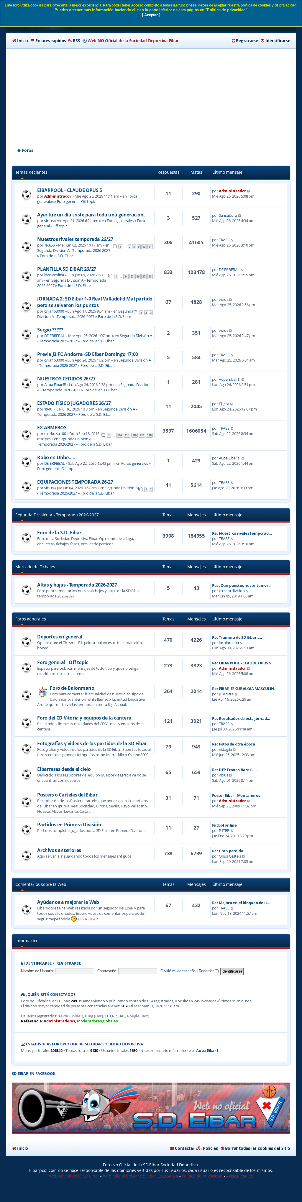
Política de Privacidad (202, 1176)
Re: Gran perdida (227, 850)
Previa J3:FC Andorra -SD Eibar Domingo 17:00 (87, 354)
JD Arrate (226, 694)
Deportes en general (59, 636)
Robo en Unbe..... (56, 457)
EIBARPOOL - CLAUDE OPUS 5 (69, 190)
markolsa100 (55, 433)
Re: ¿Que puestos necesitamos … (242, 585)
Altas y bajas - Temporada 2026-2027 (77, 585)
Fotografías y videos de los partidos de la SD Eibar (92, 743)
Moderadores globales (97, 1021)
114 (119, 435)
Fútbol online (224, 825)
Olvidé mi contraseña (178, 971)
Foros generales (120, 220)
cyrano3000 (54, 311)
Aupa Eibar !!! (55, 384)
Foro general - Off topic (76, 201)
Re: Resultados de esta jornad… (241, 718)
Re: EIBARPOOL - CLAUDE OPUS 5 (241, 663)
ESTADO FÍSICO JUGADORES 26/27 (74, 403)
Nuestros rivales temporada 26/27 (75, 239)
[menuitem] (20, 40)
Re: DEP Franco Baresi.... (234, 769)
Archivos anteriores (59, 850)
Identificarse (37, 963)
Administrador (57, 196)
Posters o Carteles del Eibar (67, 795)
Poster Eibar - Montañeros (236, 795)
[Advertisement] (151, 93)
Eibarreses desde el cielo (64, 769)
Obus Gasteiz (230, 856)
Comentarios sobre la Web (40, 884)
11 (150, 247)
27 (143, 276)
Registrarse (68, 963)
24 (125, 276)
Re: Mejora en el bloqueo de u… (241, 902)
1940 (48, 409)
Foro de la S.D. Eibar (56, 255)
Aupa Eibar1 (207, 1050)
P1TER (224, 830)
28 (150, 276)
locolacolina (54, 274)
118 (149, 435)
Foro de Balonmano (72, 688)
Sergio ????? (50, 329)
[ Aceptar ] (151, 15)
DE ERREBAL (229, 269)
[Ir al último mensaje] (249, 190)
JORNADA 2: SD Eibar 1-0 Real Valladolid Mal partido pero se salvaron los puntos (94, 301)
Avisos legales (239, 1176)
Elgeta (224, 403)
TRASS (49, 245)
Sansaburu (228, 215)
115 (127, 435)
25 (132, 276)
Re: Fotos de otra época (233, 744)
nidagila (225, 749)
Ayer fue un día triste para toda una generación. (91, 214)
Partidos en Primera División (69, 824)
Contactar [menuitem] (184, 1148)
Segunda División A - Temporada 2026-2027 (73, 250)
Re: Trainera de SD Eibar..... (237, 637)
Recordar (207, 971)
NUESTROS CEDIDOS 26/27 (66, 378)
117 (142, 435)
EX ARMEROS (51, 427)
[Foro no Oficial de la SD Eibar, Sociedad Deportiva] (151, 1108)
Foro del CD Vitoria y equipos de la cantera (84, 718)
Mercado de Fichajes (35, 566)
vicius (49, 220)
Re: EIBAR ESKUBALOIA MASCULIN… (245, 688)
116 (134, 435)
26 (138, 276)
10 (143, 247)
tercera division (232, 590)
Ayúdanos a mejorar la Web (68, 902)
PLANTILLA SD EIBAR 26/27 (66, 269)
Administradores (59, 1021)
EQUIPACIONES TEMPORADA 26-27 (75, 482)
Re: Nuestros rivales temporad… (242, 533)
